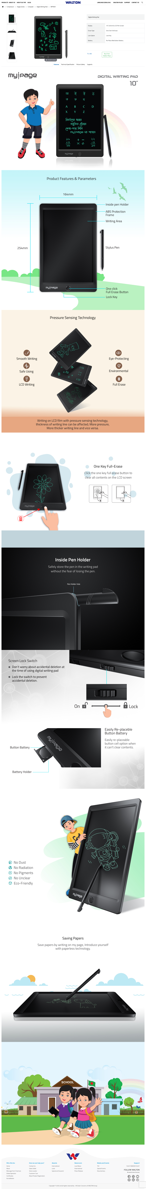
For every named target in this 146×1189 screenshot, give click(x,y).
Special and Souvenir (58, 1171)
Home (8, 1166)
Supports (89, 64)
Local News (77, 1166)
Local (53, 1168)
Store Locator (33, 1171)
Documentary (101, 1171)
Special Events (101, 1168)
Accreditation (10, 1178)
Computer (31, 7)
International (55, 1166)
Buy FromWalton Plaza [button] (107, 55)
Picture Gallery (80, 64)
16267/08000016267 (133, 1166)
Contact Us (32, 1166)
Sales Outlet (32, 1168)
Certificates (9, 1176)
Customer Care (33, 1173)
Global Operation (11, 1173)
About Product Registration (37, 1176)
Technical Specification (67, 64)
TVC (98, 1166)
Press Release (78, 1171)
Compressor (10, 7)
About (8, 1168)
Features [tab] (56, 64)
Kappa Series (21, 7)
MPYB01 (53, 7)
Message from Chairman (13, 1171)
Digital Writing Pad (42, 7)
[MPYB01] (12, 19)
